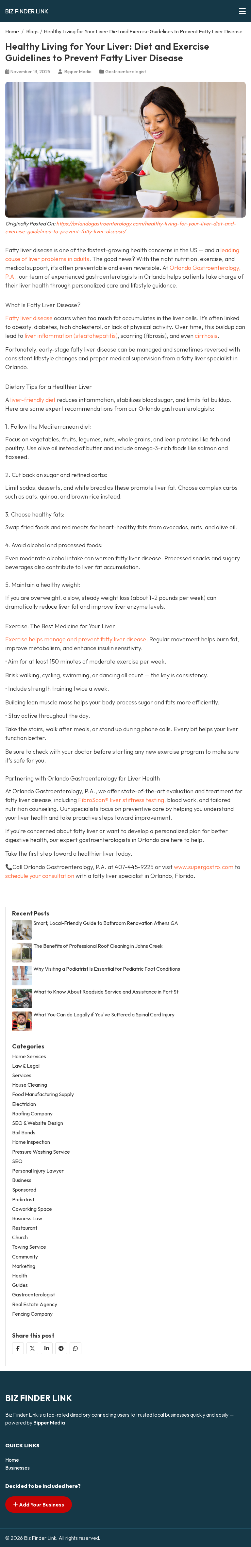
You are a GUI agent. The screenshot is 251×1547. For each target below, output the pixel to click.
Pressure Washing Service (41, 1152)
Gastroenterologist (125, 71)
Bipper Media (49, 1422)
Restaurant (24, 1228)
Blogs (32, 31)
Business (21, 1180)
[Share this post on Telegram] (61, 1348)
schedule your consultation (39, 876)
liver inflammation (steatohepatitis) (71, 335)
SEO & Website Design (37, 1123)
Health (19, 1276)
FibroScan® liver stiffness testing (121, 800)
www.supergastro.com (203, 867)
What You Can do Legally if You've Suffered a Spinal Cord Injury (104, 1015)
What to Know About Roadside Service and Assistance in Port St (105, 992)
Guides (20, 1285)
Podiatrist (23, 1199)
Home (12, 31)
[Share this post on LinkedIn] (47, 1348)
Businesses (17, 1467)
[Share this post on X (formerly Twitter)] (32, 1348)
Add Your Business (41, 1504)
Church (20, 1237)
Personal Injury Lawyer (38, 1171)
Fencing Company (32, 1314)
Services (21, 1075)
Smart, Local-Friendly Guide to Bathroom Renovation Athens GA (105, 923)
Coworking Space (32, 1209)
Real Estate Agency (34, 1304)
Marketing (23, 1266)
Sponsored (24, 1190)
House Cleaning (29, 1085)
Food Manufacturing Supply (43, 1094)
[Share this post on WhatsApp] (75, 1348)
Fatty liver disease (29, 318)
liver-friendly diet (33, 399)
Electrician (24, 1104)
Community (25, 1257)
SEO (17, 1161)
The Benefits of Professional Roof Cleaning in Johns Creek (98, 946)
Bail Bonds (23, 1132)
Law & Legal (26, 1066)
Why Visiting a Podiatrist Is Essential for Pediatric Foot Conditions (106, 969)
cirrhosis (206, 335)
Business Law (27, 1218)
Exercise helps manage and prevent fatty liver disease (75, 639)
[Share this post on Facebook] (18, 1348)
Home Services (29, 1056)
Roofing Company (32, 1114)
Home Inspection (31, 1142)
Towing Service (29, 1247)
